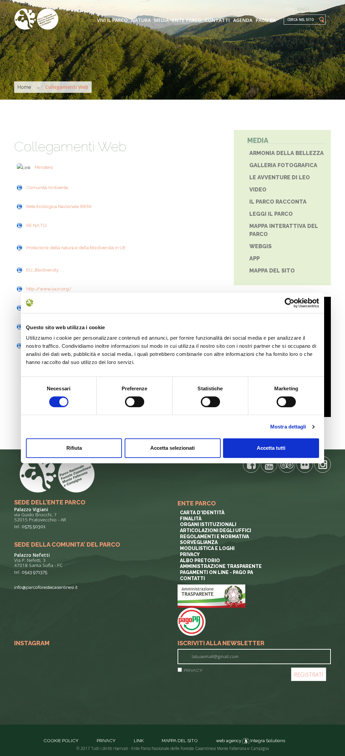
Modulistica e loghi (207, 548)
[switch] (134, 401)
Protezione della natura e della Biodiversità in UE (76, 247)
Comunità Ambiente (47, 187)
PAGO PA (266, 20)
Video (257, 189)
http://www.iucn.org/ (48, 288)
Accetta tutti (271, 448)
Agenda (242, 20)
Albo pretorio (200, 560)
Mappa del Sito (272, 270)
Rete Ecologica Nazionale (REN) (59, 206)
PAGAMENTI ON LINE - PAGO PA (216, 572)
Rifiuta (74, 448)
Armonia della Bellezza (286, 153)
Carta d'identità (202, 512)
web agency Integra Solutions (250, 740)
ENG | (303, 9)
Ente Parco (186, 20)
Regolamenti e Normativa (214, 536)
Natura (141, 20)
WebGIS (260, 246)
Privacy (190, 554)
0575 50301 (33, 526)
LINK (139, 740)
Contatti (217, 20)
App (254, 258)
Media (161, 20)
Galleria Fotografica (283, 165)
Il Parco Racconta (278, 202)
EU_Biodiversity (42, 269)
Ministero (44, 167)
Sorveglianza (199, 542)
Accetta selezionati (172, 448)
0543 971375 (34, 572)
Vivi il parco (112, 20)
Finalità (190, 518)
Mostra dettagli (288, 426)
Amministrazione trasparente (221, 566)
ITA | (289, 9)
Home (24, 87)
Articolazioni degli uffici (215, 530)
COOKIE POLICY (61, 740)
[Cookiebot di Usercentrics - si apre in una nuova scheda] (289, 303)
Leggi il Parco (271, 214)
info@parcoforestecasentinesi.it (45, 587)
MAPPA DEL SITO (180, 740)
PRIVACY (193, 670)
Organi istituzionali (208, 524)
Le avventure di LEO (279, 177)
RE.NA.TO (36, 225)
